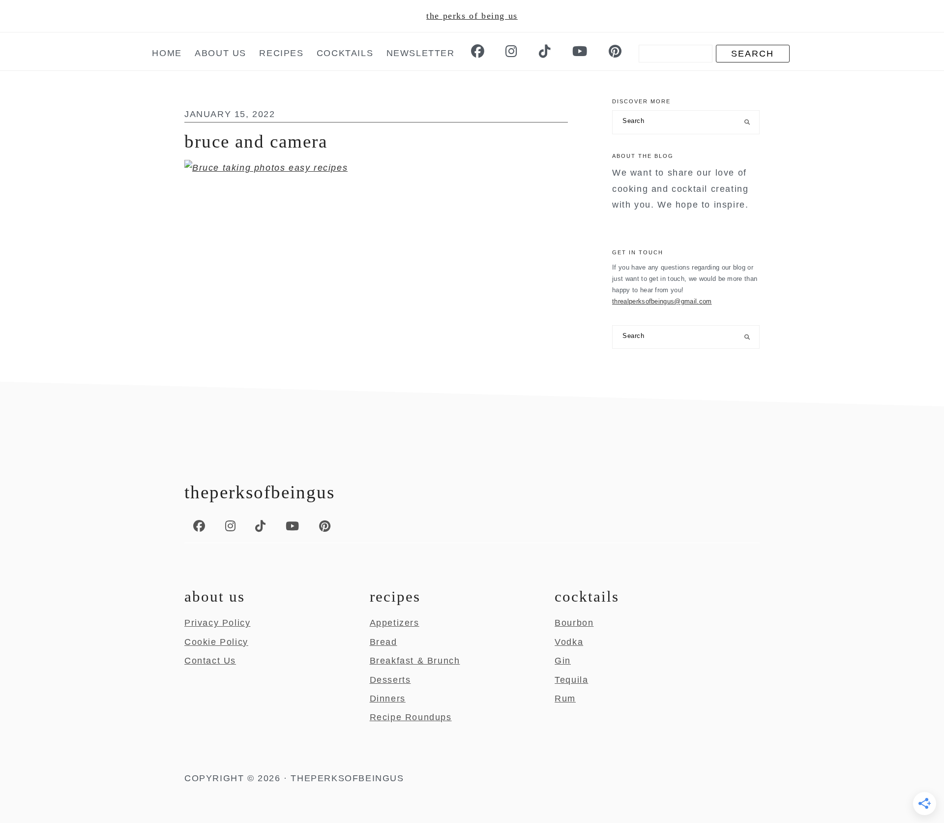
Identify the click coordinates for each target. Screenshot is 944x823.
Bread (383, 642)
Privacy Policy (217, 623)
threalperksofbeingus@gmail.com (662, 301)
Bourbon (574, 623)
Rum (565, 698)
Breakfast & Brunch (415, 661)
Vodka (569, 642)
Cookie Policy (216, 642)
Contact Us (210, 661)
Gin (563, 661)
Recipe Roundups (411, 717)
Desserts (390, 680)
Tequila (571, 680)
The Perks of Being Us (472, 16)
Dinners (388, 698)
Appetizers (394, 623)
